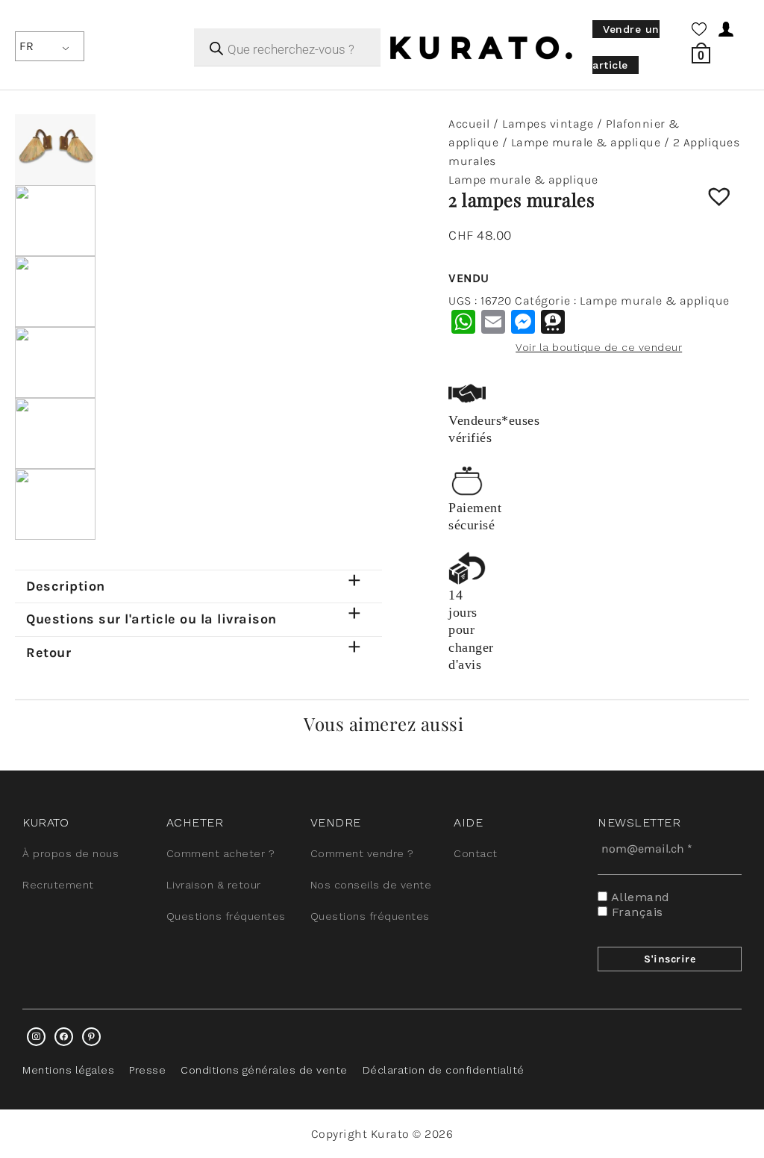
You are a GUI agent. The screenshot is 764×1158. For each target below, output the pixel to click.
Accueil (469, 123)
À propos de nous (70, 853)
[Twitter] (63, 1036)
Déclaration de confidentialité (444, 1070)
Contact (476, 853)
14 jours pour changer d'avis (471, 630)
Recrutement (58, 885)
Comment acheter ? (220, 853)
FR (26, 46)
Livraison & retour (213, 885)
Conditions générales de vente (264, 1070)
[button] (730, 207)
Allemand (638, 897)
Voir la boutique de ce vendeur (599, 347)
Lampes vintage (547, 123)
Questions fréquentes (226, 916)
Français (635, 912)
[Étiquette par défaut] (91, 1036)
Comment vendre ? (362, 853)
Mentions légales (68, 1070)
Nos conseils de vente (371, 885)
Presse (147, 1070)
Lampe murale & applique (586, 142)
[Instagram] (36, 1036)
